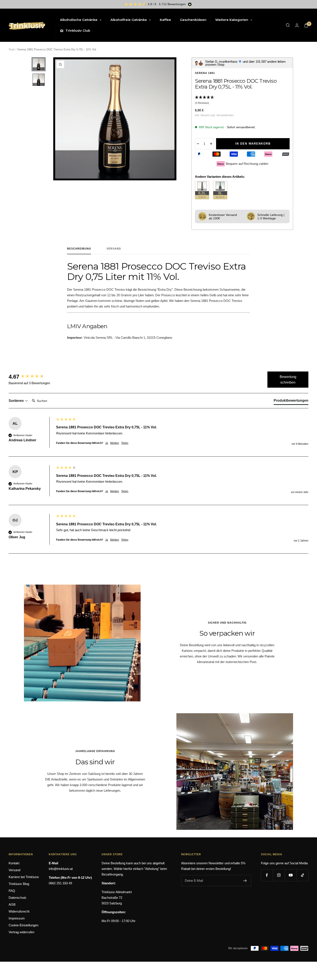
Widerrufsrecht (19, 911)
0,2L (203, 195)
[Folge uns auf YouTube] (291, 875)
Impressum (17, 918)
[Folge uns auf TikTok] (302, 875)
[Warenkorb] (306, 25)
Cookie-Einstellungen (23, 925)
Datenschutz (18, 897)
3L (221, 195)
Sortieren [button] (17, 401)
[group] (31, 377)
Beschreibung (79, 248)
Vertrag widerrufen (21, 932)
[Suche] (288, 25)
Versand (114, 248)
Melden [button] (114, 443)
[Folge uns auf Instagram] (279, 875)
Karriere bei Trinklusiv (24, 877)
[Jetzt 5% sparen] (245, 880)
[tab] (291, 401)
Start (12, 49)
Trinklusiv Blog (19, 884)
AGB (12, 904)
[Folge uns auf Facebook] (267, 875)
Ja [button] (106, 443)
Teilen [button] (124, 443)
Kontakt (14, 863)
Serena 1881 (205, 73)
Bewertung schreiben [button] (288, 379)
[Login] (297, 25)
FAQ (12, 891)
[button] (242, 100)
